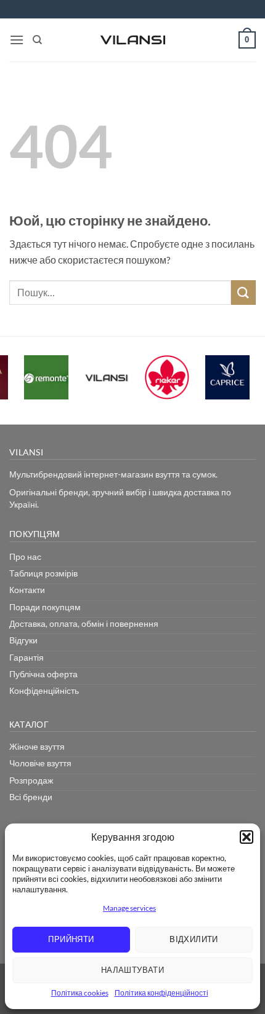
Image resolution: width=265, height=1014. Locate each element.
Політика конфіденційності (161, 992)
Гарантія (26, 657)
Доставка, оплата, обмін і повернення (83, 623)
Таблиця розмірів (43, 573)
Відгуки (23, 640)
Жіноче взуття (37, 746)
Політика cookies (79, 992)
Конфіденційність (44, 690)
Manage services (129, 908)
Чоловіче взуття (40, 763)
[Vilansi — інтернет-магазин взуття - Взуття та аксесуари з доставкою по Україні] (132, 39)
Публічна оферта (43, 674)
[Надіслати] (243, 292)
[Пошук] (37, 40)
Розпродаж (31, 780)
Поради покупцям (45, 607)
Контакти (27, 589)
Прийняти (71, 939)
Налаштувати (132, 970)
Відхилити (193, 939)
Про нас (25, 556)
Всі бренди (30, 797)
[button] (246, 837)
